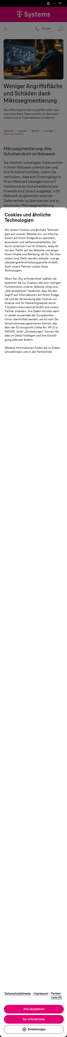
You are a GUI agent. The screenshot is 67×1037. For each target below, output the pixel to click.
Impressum (41, 993)
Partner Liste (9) (56, 996)
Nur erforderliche (34, 1019)
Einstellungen (37, 1029)
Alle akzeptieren (33, 1009)
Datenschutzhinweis (18, 993)
